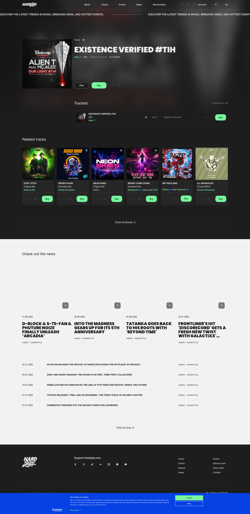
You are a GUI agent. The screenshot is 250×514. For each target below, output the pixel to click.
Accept (189, 498)
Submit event (219, 463)
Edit (90, 117)
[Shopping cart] (189, 4)
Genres (181, 468)
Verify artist (218, 468)
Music (87, 4)
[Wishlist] (182, 4)
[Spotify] (117, 464)
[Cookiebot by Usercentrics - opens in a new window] (57, 510)
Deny (189, 503)
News (139, 4)
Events (122, 4)
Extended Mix (64, 186)
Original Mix (29, 186)
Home (181, 459)
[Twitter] (84, 464)
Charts (104, 4)
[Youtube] (126, 464)
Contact (217, 472)
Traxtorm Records (98, 57)
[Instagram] (109, 464)
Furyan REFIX (203, 186)
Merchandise (159, 4)
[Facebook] (75, 464)
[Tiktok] (92, 464)
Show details (74, 510)
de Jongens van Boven (217, 492)
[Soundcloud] (100, 464)
